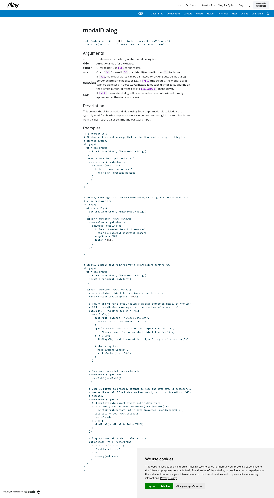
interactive (96, 133)
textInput (101, 317)
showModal (98, 165)
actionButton (97, 151)
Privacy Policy (168, 478)
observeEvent (97, 162)
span (97, 328)
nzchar (139, 406)
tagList (112, 346)
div (100, 339)
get (154, 409)
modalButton (147, 41)
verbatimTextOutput (101, 278)
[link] (168, 478)
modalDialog (91, 41)
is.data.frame (141, 409)
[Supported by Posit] (261, 5)
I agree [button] (151, 486)
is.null (104, 406)
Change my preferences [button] (189, 486)
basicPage (99, 147)
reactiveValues (110, 296)
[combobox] (248, 5)
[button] (208, 5)
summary (100, 456)
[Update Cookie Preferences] (39, 491)
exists (102, 409)
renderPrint (123, 441)
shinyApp (89, 144)
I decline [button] (165, 486)
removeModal (149, 88)
